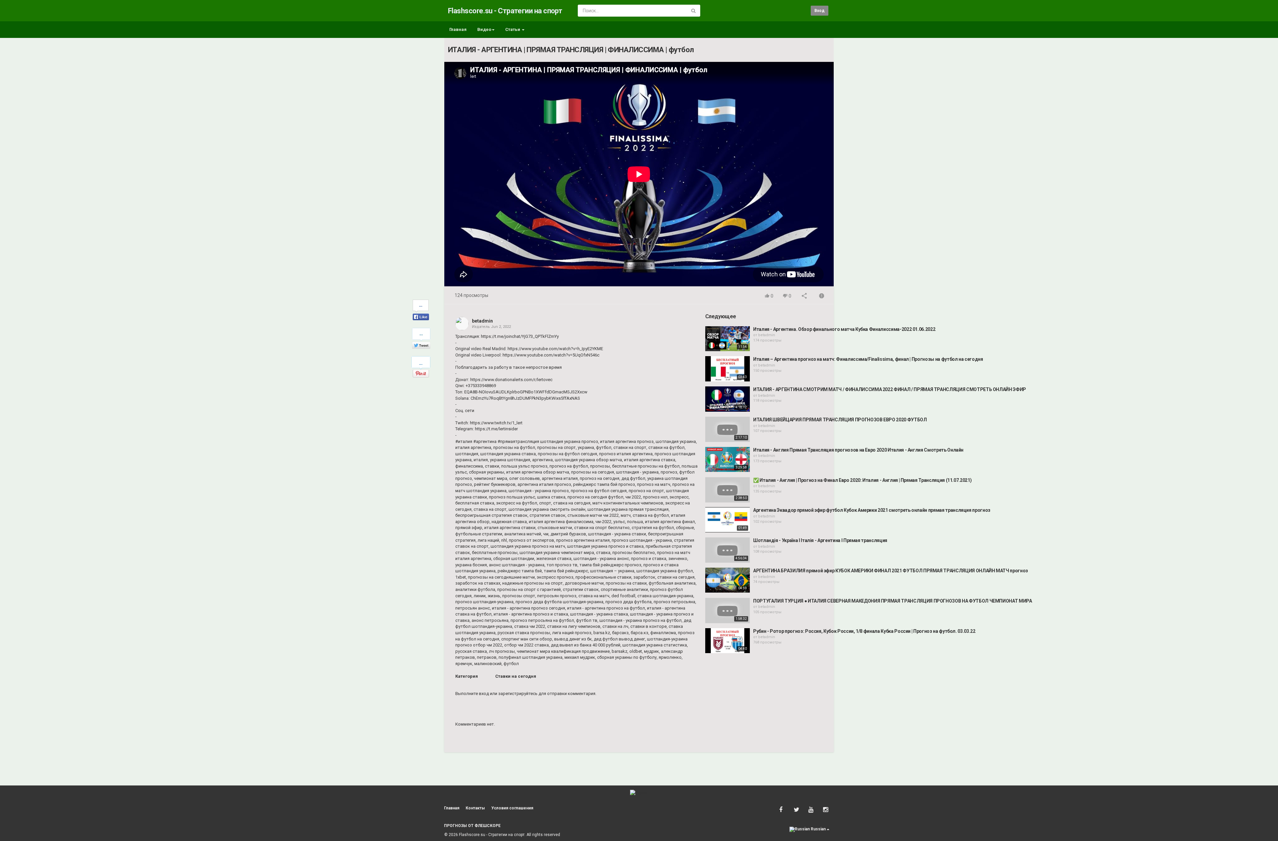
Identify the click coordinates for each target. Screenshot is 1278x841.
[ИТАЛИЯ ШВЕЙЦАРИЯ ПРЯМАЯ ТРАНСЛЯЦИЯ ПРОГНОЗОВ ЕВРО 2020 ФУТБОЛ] (727, 429)
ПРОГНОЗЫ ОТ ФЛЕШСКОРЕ (472, 825)
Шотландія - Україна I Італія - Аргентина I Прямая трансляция (820, 540)
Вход (819, 10)
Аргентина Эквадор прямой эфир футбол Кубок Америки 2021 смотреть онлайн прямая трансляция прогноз (871, 510)
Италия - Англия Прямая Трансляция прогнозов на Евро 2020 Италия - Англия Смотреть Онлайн (858, 450)
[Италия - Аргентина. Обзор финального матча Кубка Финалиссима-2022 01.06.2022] (727, 338)
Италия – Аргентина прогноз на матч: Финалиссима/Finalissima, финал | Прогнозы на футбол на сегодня (868, 359)
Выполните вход (472, 693)
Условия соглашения (512, 808)
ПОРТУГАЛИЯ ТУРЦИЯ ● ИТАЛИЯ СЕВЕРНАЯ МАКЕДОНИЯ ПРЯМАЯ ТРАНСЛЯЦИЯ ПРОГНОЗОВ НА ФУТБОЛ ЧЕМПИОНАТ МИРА (892, 601)
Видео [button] (484, 29)
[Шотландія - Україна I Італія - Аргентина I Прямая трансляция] (727, 550)
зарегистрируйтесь (517, 693)
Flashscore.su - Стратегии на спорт (505, 11)
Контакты (475, 808)
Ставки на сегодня (515, 676)
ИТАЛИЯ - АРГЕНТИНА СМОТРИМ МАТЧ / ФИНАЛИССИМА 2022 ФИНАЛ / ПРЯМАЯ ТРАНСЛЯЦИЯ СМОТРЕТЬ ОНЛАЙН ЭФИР (889, 389)
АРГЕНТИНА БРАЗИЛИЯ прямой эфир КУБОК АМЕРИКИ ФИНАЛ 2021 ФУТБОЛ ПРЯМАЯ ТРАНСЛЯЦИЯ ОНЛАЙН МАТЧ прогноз (890, 570)
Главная (458, 29)
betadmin (482, 321)
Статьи (513, 29)
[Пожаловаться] (821, 296)
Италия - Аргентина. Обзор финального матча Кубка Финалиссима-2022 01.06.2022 (844, 329)
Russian (818, 829)
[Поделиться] (804, 296)
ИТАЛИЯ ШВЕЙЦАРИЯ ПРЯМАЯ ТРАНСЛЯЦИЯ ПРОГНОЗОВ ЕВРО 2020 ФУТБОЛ (840, 419)
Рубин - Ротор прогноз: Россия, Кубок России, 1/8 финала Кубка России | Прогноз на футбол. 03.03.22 (864, 631)
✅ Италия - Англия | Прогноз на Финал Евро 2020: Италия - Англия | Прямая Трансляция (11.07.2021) (862, 480)
